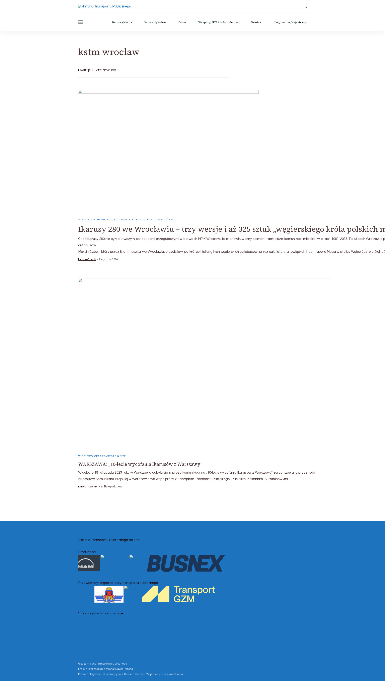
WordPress (176, 674)
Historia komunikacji (96, 219)
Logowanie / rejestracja (291, 22)
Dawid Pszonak (87, 486)
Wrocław (165, 219)
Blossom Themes (134, 674)
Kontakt (256, 22)
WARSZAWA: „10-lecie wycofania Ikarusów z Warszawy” (140, 464)
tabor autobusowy (137, 219)
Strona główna (121, 22)
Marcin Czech (87, 259)
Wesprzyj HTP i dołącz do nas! (218, 22)
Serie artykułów (155, 22)
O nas (182, 22)
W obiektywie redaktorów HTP (102, 456)
